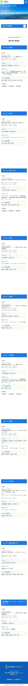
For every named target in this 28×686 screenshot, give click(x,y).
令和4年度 (4, 394)
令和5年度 (4, 86)
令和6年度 (11, 210)
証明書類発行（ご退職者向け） (14, 679)
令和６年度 (11, 86)
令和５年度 (11, 394)
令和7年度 (18, 86)
